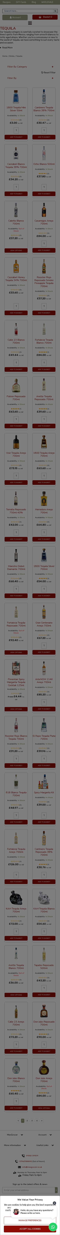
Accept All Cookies (30, 1229)
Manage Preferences (30, 1220)
